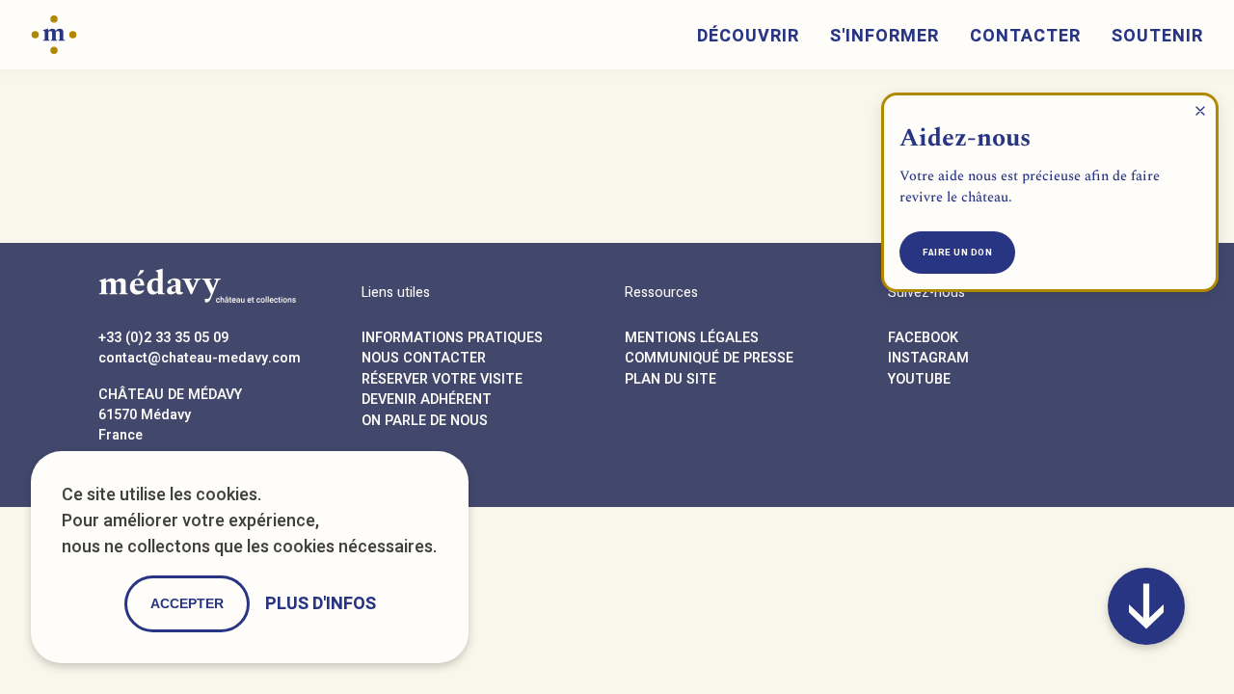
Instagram (928, 358)
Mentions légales (692, 338)
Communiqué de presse (709, 358)
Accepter (187, 603)
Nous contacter (424, 358)
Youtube (919, 379)
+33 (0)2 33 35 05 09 (163, 338)
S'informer (884, 36)
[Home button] (54, 33)
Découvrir (748, 36)
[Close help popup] (1200, 110)
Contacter (1025, 36)
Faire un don (957, 252)
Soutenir (1157, 36)
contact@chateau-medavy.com (199, 358)
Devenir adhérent (427, 399)
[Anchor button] (1146, 606)
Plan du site (670, 379)
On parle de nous (425, 421)
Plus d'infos (320, 604)
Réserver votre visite (442, 379)
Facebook (923, 338)
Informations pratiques (452, 338)
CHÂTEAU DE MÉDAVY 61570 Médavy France (170, 415)
